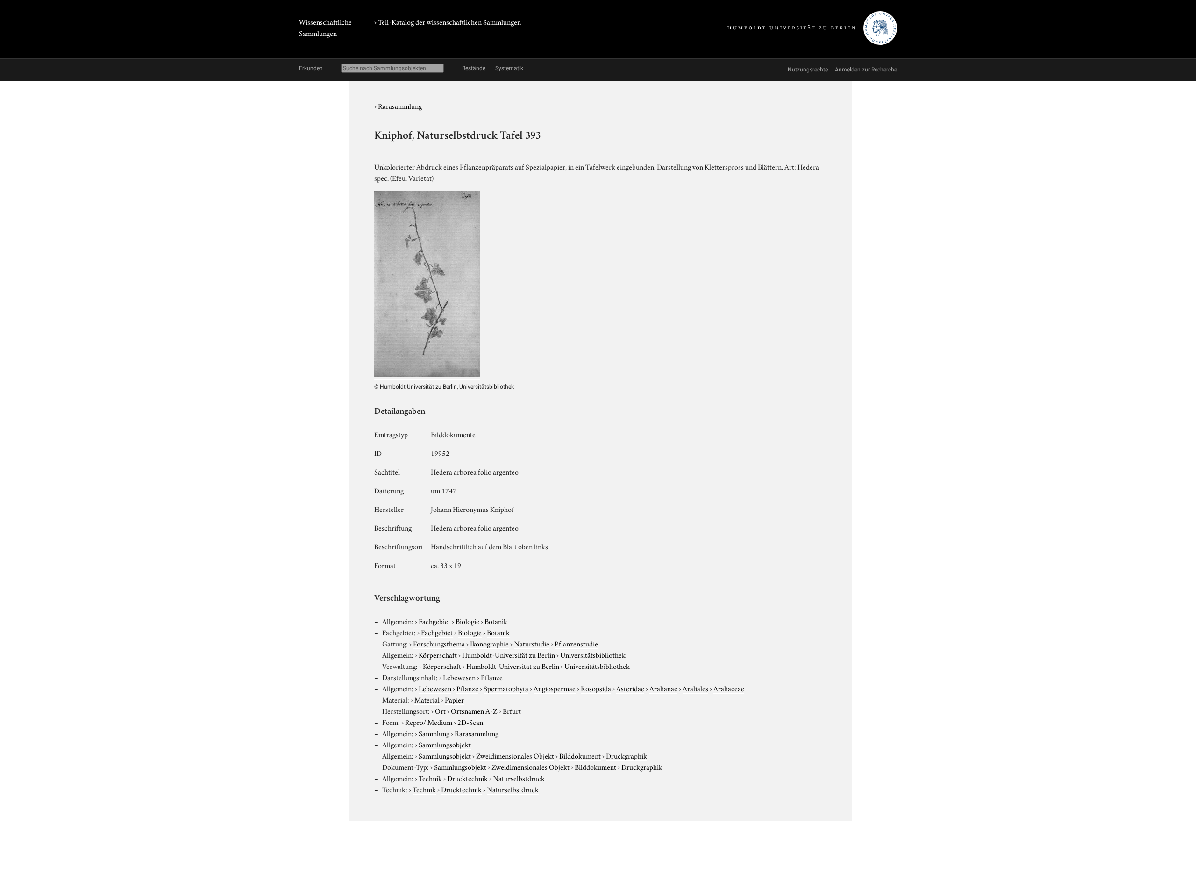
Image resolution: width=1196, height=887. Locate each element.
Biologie (467, 621)
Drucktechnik (467, 778)
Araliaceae (728, 688)
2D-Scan (470, 722)
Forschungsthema (439, 643)
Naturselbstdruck (519, 778)
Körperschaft (438, 654)
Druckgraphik (626, 755)
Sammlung (434, 733)
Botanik (495, 621)
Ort (440, 710)
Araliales (695, 688)
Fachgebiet (434, 621)
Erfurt (512, 710)
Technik (430, 778)
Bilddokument (580, 755)
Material (427, 699)
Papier (454, 699)
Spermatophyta (506, 688)
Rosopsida (596, 688)
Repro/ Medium (428, 722)
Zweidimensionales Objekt (515, 755)
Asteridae (630, 688)
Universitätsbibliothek (593, 654)
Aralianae (663, 688)
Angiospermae (555, 688)
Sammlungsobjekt (445, 744)
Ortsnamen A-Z (474, 710)
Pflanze (492, 677)
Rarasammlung (400, 105)
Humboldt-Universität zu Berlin (508, 654)
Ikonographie (489, 643)
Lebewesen (459, 677)
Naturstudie (531, 643)
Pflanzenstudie (576, 643)
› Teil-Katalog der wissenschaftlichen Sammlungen (447, 21)
